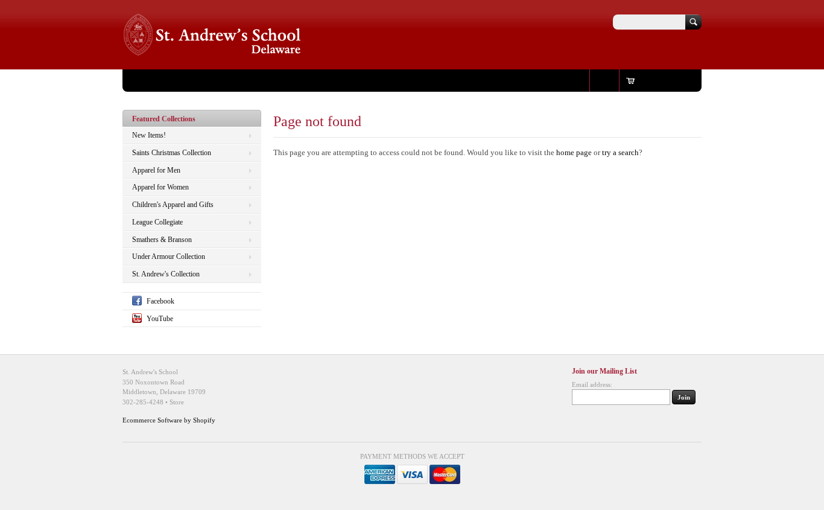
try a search (620, 152)
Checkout (270, 80)
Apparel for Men (156, 170)
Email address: (592, 384)
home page (574, 152)
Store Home (149, 80)
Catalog (232, 80)
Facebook (160, 301)
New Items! (149, 135)
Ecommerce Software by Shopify (168, 420)
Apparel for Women (160, 187)
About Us (194, 80)
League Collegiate (157, 222)
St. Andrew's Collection (166, 274)
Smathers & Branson (162, 239)
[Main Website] (212, 51)
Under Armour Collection (168, 256)
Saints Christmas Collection (171, 152)
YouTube (160, 318)
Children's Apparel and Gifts (173, 204)
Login (604, 80)
